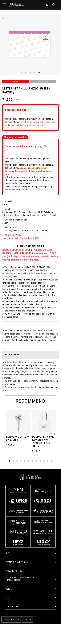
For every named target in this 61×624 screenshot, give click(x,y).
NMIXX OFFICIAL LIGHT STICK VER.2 (17, 439)
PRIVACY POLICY (13, 571)
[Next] (55, 434)
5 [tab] (38, 72)
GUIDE (8, 589)
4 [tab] (34, 72)
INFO (8, 553)
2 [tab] (25, 72)
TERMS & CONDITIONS (16, 562)
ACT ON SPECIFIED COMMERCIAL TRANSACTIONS (22, 578)
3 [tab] (29, 72)
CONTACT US (11, 606)
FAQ (7, 598)
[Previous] (6, 434)
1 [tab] (20, 72)
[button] (4, 4)
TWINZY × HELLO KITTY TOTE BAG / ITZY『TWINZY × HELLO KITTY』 (43, 441)
